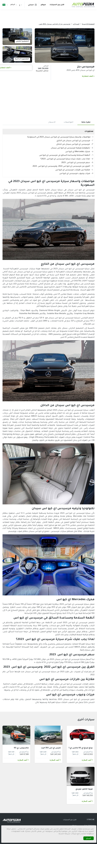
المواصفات (68, 122)
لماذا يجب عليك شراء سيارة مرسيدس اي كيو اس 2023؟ (65, 159)
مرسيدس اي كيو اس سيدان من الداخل (73, 144)
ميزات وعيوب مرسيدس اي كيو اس (74, 174)
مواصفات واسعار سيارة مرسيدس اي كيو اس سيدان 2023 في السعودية (58, 137)
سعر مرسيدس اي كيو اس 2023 (75, 163)
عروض (43, 5)
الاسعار (52, 122)
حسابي (31, 5)
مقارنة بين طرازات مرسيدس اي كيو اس (72, 170)
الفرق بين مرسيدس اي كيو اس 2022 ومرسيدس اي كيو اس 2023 (61, 166)
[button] (89, 45)
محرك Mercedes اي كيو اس (77, 152)
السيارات (76, 24)
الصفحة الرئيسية (88, 24)
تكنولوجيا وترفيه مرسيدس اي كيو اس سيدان (70, 148)
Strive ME (90, 820)
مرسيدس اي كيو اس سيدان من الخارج (73, 141)
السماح (88, 838)
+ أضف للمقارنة (88, 76)
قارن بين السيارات (57, 5)
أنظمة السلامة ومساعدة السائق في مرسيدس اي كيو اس (64, 155)
